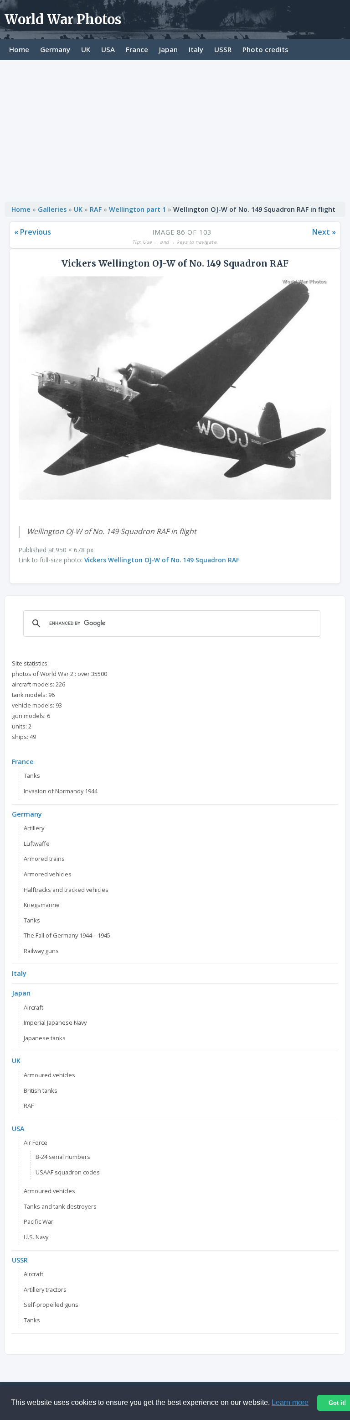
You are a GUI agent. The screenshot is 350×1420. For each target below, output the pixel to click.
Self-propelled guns (51, 1304)
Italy (196, 49)
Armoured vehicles (49, 1075)
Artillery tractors (45, 1289)
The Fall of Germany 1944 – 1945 (67, 935)
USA (108, 49)
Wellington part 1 (137, 209)
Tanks (32, 775)
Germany (55, 49)
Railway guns (41, 951)
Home (19, 49)
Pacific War (38, 1221)
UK (85, 49)
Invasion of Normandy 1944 (61, 791)
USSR (223, 49)
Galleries (52, 209)
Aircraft (33, 1007)
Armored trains (44, 858)
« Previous (32, 232)
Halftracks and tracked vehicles (66, 890)
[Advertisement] (175, 129)
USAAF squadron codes (68, 1172)
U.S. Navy (36, 1237)
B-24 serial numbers (63, 1157)
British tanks (40, 1090)
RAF (96, 209)
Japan (168, 49)
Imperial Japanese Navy (55, 1022)
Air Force (35, 1142)
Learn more (290, 1402)
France (137, 49)
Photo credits (265, 49)
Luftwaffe (37, 843)
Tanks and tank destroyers (60, 1206)
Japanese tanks (45, 1038)
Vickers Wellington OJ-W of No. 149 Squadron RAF (161, 559)
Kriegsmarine (42, 905)
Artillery (34, 828)
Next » (324, 232)
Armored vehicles (48, 874)
